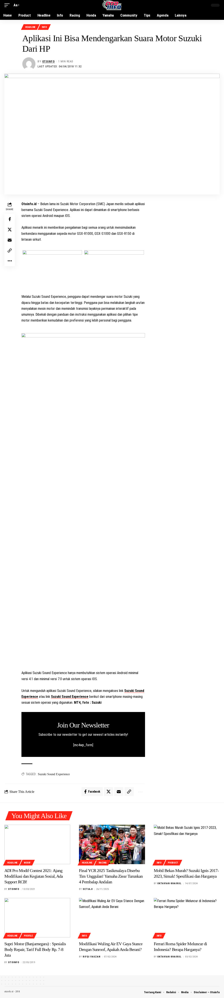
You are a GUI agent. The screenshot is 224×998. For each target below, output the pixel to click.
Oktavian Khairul (169, 883)
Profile (28, 935)
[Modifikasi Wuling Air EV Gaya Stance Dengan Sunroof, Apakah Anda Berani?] (112, 917)
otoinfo (48, 61)
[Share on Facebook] (9, 219)
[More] (9, 261)
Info (44, 27)
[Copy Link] (9, 250)
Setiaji (88, 889)
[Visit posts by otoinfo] (28, 63)
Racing (103, 862)
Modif (27, 862)
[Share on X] (9, 229)
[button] (8, 5)
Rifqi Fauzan (91, 956)
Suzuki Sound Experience (69, 697)
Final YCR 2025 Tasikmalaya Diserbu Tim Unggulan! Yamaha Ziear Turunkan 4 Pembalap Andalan (111, 876)
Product (173, 862)
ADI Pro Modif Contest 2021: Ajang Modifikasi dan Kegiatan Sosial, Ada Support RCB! (33, 876)
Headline (30, 27)
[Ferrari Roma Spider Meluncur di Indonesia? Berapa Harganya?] (187, 917)
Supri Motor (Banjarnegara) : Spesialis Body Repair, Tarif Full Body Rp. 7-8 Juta (35, 949)
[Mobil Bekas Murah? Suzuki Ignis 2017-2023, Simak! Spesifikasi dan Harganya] (187, 844)
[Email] (9, 240)
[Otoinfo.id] (112, 5)
